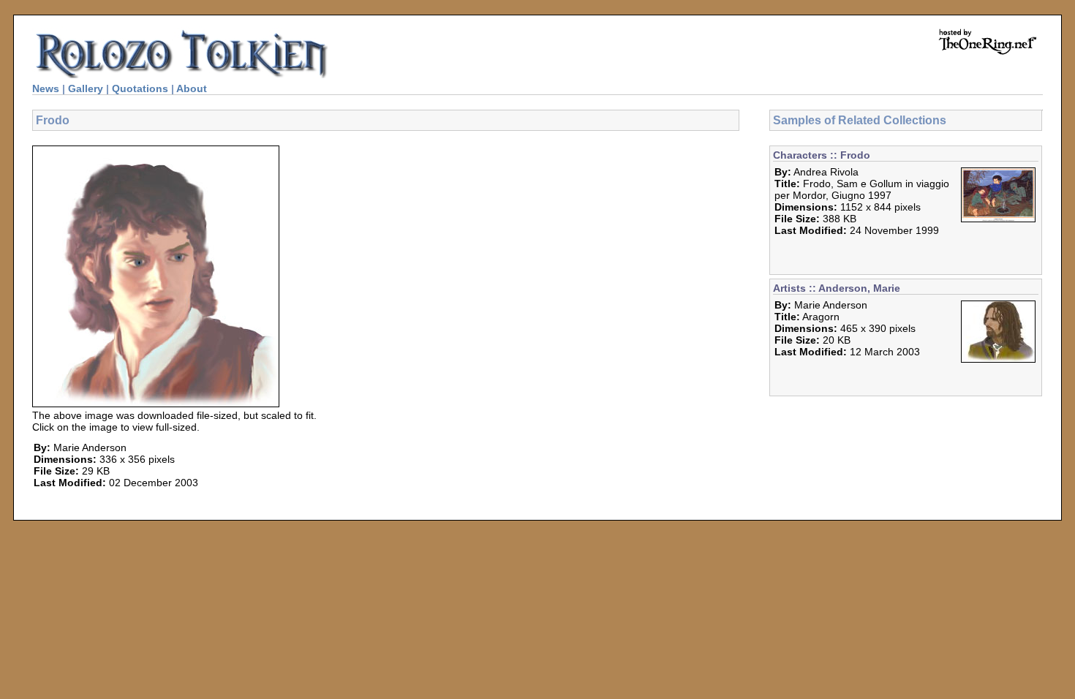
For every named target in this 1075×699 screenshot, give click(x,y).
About (191, 88)
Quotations (140, 88)
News (45, 88)
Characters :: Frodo (821, 155)
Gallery (85, 88)
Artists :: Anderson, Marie (836, 288)
